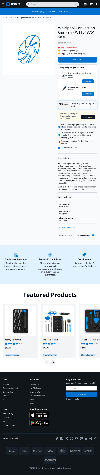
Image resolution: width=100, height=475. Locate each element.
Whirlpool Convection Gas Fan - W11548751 (34, 17)
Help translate (9, 438)
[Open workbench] (85, 4)
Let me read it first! (76, 399)
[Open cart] (91, 4)
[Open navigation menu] (2, 4)
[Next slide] (53, 362)
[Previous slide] (47, 362)
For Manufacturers (37, 396)
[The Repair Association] (95, 438)
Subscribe (81, 394)
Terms (5, 421)
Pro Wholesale (35, 388)
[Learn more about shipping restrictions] (77, 51)
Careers (6, 396)
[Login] (97, 4)
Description (63, 158)
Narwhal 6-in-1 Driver (77, 87)
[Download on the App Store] (39, 415)
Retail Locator (35, 392)
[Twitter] (66, 438)
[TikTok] (56, 438)
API (4, 400)
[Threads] (90, 438)
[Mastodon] (81, 438)
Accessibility (8, 414)
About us (6, 384)
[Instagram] (71, 438)
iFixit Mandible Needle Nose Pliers (79, 74)
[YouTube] (76, 438)
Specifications (64, 197)
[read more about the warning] (93, 235)
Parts (12, 17)
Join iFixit (88, 117)
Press (32, 400)
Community (34, 384)
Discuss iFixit (8, 392)
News (32, 403)
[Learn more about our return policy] (76, 148)
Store (5, 17)
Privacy (6, 417)
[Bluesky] (86, 438)
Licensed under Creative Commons (56, 468)
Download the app (38, 409)
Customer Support (10, 388)
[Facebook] (61, 438)
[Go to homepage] (14, 4)
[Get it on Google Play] (39, 423)
